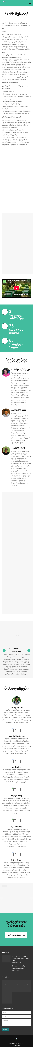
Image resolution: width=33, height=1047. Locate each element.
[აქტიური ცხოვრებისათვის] (16, 986)
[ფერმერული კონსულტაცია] (7, 986)
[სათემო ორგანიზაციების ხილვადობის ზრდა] (7, 998)
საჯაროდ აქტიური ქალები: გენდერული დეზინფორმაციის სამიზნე (20, 958)
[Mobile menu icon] (30, 3)
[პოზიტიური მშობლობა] (26, 986)
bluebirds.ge (18, 1043)
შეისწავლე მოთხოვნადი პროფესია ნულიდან (19, 967)
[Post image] (6, 958)
